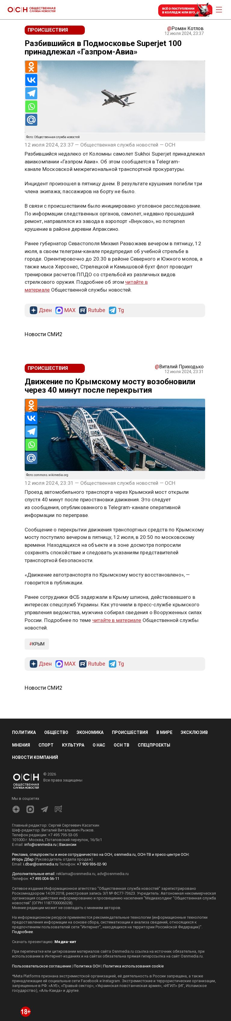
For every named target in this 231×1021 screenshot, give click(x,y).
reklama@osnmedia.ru (75, 873)
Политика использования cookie (133, 966)
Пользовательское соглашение (41, 966)
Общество (56, 732)
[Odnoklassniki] (31, 67)
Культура (73, 745)
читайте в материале (116, 620)
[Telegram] (31, 93)
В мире (164, 732)
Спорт (46, 745)
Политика (24, 732)
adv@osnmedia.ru (113, 873)
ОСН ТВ (121, 745)
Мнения (21, 745)
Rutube (96, 310)
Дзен (45, 310)
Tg (121, 310)
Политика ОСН (87, 966)
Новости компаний (35, 757)
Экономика (90, 732)
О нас (99, 745)
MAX (69, 310)
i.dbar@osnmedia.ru (40, 864)
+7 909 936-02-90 (91, 864)
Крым (38, 644)
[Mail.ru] (31, 120)
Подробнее (22, 932)
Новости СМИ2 (43, 334)
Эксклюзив (194, 732)
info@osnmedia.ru (40, 844)
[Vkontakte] (31, 80)
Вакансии (67, 844)
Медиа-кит (65, 941)
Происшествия (130, 732)
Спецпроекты (154, 745)
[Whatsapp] (31, 107)
